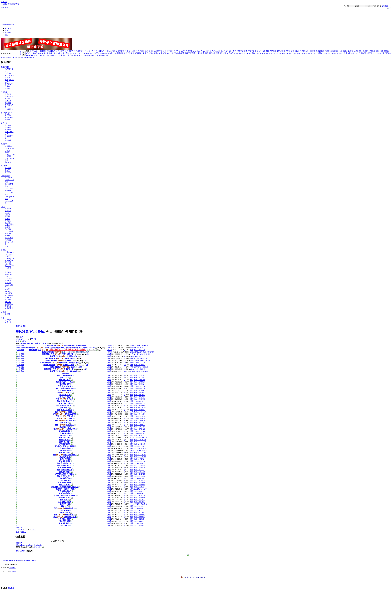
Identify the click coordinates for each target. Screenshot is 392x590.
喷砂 (217, 53)
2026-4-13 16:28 (140, 412)
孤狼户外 (8, 283)
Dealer (3, 207)
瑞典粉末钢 (330, 51)
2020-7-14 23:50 (148, 352)
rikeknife (105, 55)
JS (380, 53)
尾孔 (227, 51)
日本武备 (8, 101)
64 (125, 354)
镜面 (213, 53)
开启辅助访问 (6, 4)
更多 (44, 343)
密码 (356, 6)
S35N (381, 51)
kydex (102, 53)
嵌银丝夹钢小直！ (68, 354)
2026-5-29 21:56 (139, 403)
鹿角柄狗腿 (73, 371)
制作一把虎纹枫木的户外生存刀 (66, 487)
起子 (168, 51)
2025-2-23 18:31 (139, 525)
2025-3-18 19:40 (139, 517)
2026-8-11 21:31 (139, 375)
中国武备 (8, 94)
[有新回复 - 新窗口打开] (16, 376)
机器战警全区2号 (136, 352)
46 (125, 371)
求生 (75, 55)
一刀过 (59, 55)
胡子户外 (8, 233)
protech (341, 53)
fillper (198, 51)
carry (93, 55)
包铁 (168, 53)
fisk (277, 53)
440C (340, 51)
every (86, 55)
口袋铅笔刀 (66, 444)
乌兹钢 (318, 51)
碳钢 (292, 51)
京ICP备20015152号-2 (29, 560)
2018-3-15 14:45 (139, 365)
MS (377, 53)
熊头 (232, 53)
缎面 (210, 53)
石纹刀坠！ (73, 367)
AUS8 (356, 51)
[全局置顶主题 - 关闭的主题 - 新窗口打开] (16, 352)
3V (370, 51)
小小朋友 (133, 504)
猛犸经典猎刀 (66, 448)
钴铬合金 (29, 53)
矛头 (180, 51)
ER (324, 53)
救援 (78, 55)
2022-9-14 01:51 (139, 350)
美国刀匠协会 (386, 53)
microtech (335, 53)
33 (125, 348)
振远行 (7, 217)
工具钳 (151, 51)
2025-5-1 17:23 (142, 504)
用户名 (346, 6)
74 (125, 367)
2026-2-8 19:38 (139, 422)
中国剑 (85, 51)
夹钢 (164, 53)
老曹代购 (8, 297)
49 (125, 356)
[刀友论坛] (196, 16)
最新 (28, 343)
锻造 (121, 53)
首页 (8, 28)
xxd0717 (133, 371)
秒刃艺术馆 (9, 238)
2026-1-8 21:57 (139, 433)
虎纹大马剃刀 (66, 433)
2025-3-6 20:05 (139, 519)
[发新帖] (23, 341)
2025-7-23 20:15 (139, 482)
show (47, 55)
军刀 (50, 51)
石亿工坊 (8, 172)
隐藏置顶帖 (49, 345)
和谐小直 (70, 416)
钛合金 (35, 53)
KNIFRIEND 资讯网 (13, 560)
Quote (31, 545)
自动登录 (378, 6)
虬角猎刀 (66, 459)
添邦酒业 (8, 140)
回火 (148, 53)
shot (44, 55)
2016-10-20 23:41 (142, 371)
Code (35, 545)
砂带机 (198, 53)
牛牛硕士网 (134, 354)
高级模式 (19, 543)
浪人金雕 (8, 168)
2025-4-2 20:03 (139, 512)
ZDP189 (386, 51)
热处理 (117, 53)
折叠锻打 (131, 53)
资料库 (7, 88)
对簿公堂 (8, 322)
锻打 (125, 53)
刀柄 (213, 51)
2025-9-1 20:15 (139, 470)
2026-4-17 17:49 (139, 410)
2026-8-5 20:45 (139, 378)
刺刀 (123, 51)
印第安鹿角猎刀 (66, 401)
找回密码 (384, 6)
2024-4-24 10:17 (141, 348)
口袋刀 (70, 51)
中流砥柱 (16, 57)
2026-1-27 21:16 (139, 429)
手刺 (126, 51)
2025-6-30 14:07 (140, 489)
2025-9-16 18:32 (139, 463)
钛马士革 (64, 53)
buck (327, 53)
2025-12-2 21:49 (139, 444)
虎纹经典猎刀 (66, 519)
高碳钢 (297, 51)
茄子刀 (66, 500)
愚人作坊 (8, 272)
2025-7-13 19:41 (139, 485)
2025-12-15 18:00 (140, 442)
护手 (260, 51)
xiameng (133, 348)
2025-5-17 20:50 (139, 500)
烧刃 (136, 53)
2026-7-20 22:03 (139, 388)
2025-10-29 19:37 (141, 450)
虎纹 (221, 53)
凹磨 (193, 53)
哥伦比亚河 (368, 53)
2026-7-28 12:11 (139, 384)
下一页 (33, 339)
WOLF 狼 (8, 274)
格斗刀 (40, 51)
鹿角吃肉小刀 (66, 482)
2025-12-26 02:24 (141, 437)
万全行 (7, 235)
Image (23, 545)
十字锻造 (360, 53)
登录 (369, 6)
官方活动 (8, 125)
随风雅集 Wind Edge (27, 57)
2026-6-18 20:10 (139, 395)
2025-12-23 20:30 (140, 440)
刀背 (249, 51)
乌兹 (313, 51)
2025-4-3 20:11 (139, 510)
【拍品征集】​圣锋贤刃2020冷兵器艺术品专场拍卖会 (67, 350)
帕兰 (70, 393)
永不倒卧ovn (134, 360)
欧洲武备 (8, 103)
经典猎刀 (66, 457)
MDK (243, 53)
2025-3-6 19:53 (139, 521)
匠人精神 (4, 166)
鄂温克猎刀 (66, 493)
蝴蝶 (349, 53)
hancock (290, 53)
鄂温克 (66, 480)
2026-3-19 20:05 (139, 418)
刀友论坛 (4, 57)
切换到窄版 (15, 4)
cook (298, 53)
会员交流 (4, 123)
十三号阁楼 (9, 231)
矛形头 (184, 51)
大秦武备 (8, 240)
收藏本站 (4, 2)
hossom (269, 53)
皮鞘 (278, 51)
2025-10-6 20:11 (139, 459)
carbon (88, 53)
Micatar (83, 53)
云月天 (132, 407)
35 (125, 360)
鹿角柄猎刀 (66, 452)
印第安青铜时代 (66, 375)
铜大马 (45, 53)
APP (6, 35)
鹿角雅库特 (66, 523)
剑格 (267, 51)
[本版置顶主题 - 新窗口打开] (20, 354)
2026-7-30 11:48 (139, 380)
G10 (76, 53)
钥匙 (161, 51)
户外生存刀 (66, 485)
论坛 (8, 33)
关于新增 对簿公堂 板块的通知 (75, 345)
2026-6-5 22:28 (139, 401)
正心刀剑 (8, 229)
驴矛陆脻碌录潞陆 (7, 24)
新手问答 (8, 115)
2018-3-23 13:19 (140, 363)
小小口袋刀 (66, 380)
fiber (92, 53)
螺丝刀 (172, 51)
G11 (79, 53)
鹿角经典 (70, 399)
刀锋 (245, 51)
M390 (373, 51)
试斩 (64, 55)
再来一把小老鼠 (66, 410)
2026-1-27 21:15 (139, 431)
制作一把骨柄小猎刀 (66, 489)
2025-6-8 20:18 (139, 491)
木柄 (206, 51)
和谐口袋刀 (66, 440)
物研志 (7, 246)
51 (125, 369)
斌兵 (131, 365)
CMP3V (365, 51)
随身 (96, 55)
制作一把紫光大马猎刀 (66, 446)
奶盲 (131, 350)
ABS (374, 53)
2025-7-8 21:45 (139, 487)
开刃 (234, 51)
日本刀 (91, 51)
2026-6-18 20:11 (139, 393)
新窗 (17, 343)
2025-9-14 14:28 (139, 467)
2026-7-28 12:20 (139, 382)
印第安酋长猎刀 (66, 476)
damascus (71, 53)
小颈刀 (66, 422)
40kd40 (132, 437)
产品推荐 (8, 127)
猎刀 (31, 51)
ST (312, 53)
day (90, 55)
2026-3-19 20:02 (139, 420)
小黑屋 (3, 560)
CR (309, 53)
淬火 (152, 53)
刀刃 (242, 51)
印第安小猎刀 (70, 515)
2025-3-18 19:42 (139, 515)
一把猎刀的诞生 (70, 429)
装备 (100, 55)
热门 (32, 343)
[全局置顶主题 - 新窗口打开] (20, 345)
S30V (377, 51)
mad (247, 53)
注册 (389, 6)
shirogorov (237, 53)
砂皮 (202, 53)
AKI (27, 55)
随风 (21, 337)
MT (330, 53)
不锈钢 (288, 51)
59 (125, 365)
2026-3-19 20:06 (139, 416)
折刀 (57, 51)
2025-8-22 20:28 (139, 474)
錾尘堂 (7, 170)
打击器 (142, 51)
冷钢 (352, 53)
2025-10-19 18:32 (140, 452)
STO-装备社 (9, 295)
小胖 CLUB (9, 276)
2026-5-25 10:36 (139, 405)
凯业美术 (8, 209)
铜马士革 (52, 53)
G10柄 (223, 51)
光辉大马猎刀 (66, 491)
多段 (186, 53)
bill (280, 53)
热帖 (36, 343)
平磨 (190, 53)
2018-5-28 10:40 (142, 358)
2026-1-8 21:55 (139, 435)
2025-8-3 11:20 (139, 478)
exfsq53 (132, 363)
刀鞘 (271, 51)
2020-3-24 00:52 (144, 354)
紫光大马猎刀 (66, 390)
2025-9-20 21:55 (139, 461)
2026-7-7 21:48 (139, 390)
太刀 (99, 51)
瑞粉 (336, 51)
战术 (67, 55)
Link (27, 545)
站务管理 (8, 320)
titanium (40, 53)
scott (295, 53)
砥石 (206, 53)
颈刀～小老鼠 (66, 386)
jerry (265, 53)
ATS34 (351, 51)
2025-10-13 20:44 (140, 455)
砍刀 (53, 51)
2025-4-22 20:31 (139, 506)
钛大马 (58, 53)
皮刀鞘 (282, 51)
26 (125, 363)
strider (315, 53)
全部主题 (22, 343)
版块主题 (65, 373)
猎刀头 (190, 51)
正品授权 (4, 144)
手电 (137, 51)
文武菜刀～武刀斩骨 (66, 388)
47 (125, 358)
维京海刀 (66, 521)
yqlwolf (132, 448)
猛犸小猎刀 (66, 431)
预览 (55, 345)
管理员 (109, 345)
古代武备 (4, 92)
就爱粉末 (133, 358)
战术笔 (156, 51)
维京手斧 (66, 427)
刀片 (202, 51)
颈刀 (66, 51)
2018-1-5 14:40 (140, 369)
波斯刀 (118, 51)
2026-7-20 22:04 (139, 386)
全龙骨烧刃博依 (68, 365)
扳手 (164, 51)
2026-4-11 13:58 (139, 414)
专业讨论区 (5, 67)
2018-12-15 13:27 (140, 356)
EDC (82, 55)
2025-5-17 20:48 (139, 502)
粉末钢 (323, 51)
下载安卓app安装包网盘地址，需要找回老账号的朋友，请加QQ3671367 (69, 348)
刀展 (40, 55)
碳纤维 (97, 53)
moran (283, 53)
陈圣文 (109, 350)
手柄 (209, 51)
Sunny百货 (8, 293)
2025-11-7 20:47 (139, 446)
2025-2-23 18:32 (139, 523)
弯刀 (114, 51)
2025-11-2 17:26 (140, 448)
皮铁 (171, 53)
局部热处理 (142, 53)
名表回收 (8, 314)
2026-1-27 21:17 (139, 427)
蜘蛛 (345, 53)
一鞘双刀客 (66, 403)
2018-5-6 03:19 (144, 360)
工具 (146, 51)
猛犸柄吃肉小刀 (66, 465)
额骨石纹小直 (69, 369)
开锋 (238, 51)
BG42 (347, 51)
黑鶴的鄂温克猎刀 (66, 405)
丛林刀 (133, 51)
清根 (231, 51)
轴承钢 (302, 51)
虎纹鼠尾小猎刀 (70, 517)
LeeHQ (7, 215)
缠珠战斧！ (69, 360)
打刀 (95, 51)
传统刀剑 (8, 73)
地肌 (179, 53)
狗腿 (106, 51)
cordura (106, 53)
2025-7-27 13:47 (139, 480)
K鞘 (274, 51)
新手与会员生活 (6, 113)
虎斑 (224, 53)
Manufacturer (5, 176)
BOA (131, 380)
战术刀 (45, 51)
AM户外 (8, 302)
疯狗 (253, 53)
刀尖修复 (66, 384)
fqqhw (132, 356)
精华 (40, 343)
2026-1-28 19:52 (139, 425)
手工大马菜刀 (66, 397)
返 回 (17, 341)
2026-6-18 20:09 (139, 397)
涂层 (228, 53)
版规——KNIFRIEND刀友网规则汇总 (75, 352)
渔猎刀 (66, 407)
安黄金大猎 (69, 358)
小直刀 (62, 51)
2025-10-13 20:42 (140, 457)
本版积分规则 (20, 551)
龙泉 (51, 55)
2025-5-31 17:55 (139, 495)
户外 (71, 55)
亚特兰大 (35, 55)
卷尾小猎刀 (70, 425)
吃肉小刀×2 (66, 497)
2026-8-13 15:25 (142, 345)
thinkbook (133, 345)
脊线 (256, 51)
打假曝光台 (9, 109)
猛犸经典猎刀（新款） (66, 474)
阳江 (55, 55)
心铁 (175, 53)
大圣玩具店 (9, 308)
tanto (194, 51)
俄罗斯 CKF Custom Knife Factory (9, 148)
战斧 (79, 51)
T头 (177, 51)
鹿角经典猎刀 (66, 467)
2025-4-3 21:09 (139, 508)
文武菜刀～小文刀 (66, 382)
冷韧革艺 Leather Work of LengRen (9, 258)
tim (287, 53)
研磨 (182, 53)
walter (257, 53)
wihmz (132, 369)
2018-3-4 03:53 (143, 367)
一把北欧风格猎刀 (70, 414)
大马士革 (308, 51)
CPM (360, 51)
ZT (356, 53)
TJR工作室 (9, 178)
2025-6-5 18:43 (139, 493)
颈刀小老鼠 (70, 420)
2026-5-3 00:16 (140, 407)
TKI (30, 55)
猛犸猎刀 (66, 512)
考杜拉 (112, 53)
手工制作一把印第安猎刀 (66, 495)
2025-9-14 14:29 (139, 465)
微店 (6, 30)
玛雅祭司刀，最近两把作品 (69, 363)
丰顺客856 (134, 367)
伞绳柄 (217, 51)
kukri (110, 51)
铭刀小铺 (8, 300)
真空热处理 (158, 53)
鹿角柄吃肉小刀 (66, 463)
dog (250, 53)
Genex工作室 (9, 266)
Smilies (39, 545)
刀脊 (253, 51)
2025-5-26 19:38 (139, 497)
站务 (2, 318)
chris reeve (304, 53)
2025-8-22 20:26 (139, 476)
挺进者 (320, 53)
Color (19, 545)
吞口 (264, 51)
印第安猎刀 (66, 442)
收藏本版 (21, 326)
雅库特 (66, 510)
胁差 (102, 51)
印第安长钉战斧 (66, 470)
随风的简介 (73, 356)
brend (261, 53)
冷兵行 (7, 219)
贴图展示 (8, 130)
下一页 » (19, 527)
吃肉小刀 (66, 395)
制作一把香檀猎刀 (70, 455)
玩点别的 (4, 312)
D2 (344, 51)
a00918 (132, 412)
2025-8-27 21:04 (139, 472)
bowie (35, 51)
